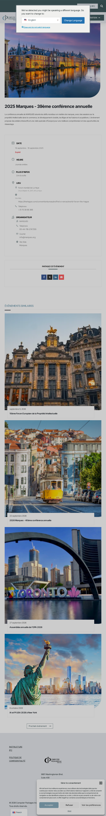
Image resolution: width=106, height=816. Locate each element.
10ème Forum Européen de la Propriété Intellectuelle (33, 413)
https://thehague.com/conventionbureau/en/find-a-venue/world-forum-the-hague (53, 201)
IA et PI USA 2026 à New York (23, 712)
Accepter (49, 805)
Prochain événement (38, 726)
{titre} (69, 811)
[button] (101, 783)
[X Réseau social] (49, 277)
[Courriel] (61, 277)
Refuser (69, 805)
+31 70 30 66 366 (25, 209)
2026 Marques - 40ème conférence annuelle (30, 520)
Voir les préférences (91, 805)
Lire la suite (21, 175)
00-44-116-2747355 (27, 229)
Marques (23, 245)
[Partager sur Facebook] (44, 277)
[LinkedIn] (55, 277)
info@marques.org (27, 237)
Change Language (73, 20)
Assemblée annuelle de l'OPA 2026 (26, 627)
